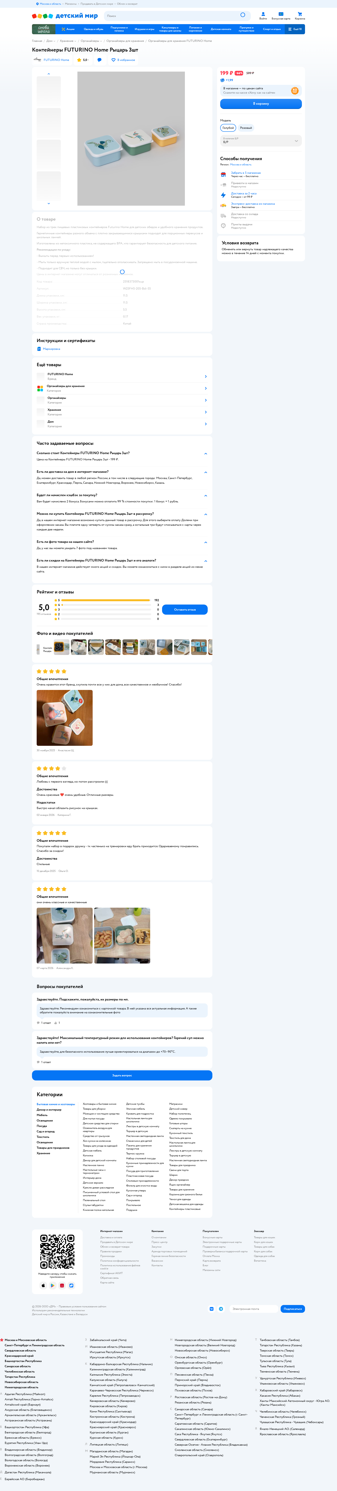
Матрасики (176, 1104)
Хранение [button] (43, 1153)
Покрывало (133, 1200)
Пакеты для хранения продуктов (139, 1147)
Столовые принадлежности (142, 1180)
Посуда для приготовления (142, 1171)
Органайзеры (90, 41)
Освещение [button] (45, 1120)
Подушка (131, 1210)
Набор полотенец (180, 1113)
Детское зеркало (93, 1182)
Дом (49, 41)
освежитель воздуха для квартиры (97, 1130)
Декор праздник (179, 1179)
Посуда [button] (42, 1126)
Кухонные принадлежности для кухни (145, 1165)
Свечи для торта (178, 1170)
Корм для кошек (263, 1242)
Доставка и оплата (111, 1237)
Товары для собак (264, 1246)
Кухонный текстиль (181, 1133)
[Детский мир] (65, 16)
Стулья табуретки (93, 1205)
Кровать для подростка (140, 1113)
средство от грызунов (96, 1136)
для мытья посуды (94, 1118)
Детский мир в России (45, 1314)
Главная (37, 41)
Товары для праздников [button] (53, 1148)
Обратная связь (109, 1278)
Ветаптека (260, 1260)
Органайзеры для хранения (125, 41)
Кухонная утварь (136, 1190)
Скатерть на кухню (180, 1128)
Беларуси (82, 1314)
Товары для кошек (264, 1237)
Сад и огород (134, 1195)
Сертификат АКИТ (111, 1273)
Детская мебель (92, 1150)
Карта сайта (107, 1282)
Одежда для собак (264, 1256)
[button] (295, 29)
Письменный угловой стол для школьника (101, 1194)
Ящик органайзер (179, 1184)
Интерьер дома (92, 1177)
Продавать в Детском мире (116, 1242)
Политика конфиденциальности (119, 1260)
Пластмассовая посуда (139, 1176)
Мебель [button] (42, 1115)
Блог (205, 1265)
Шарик (173, 1175)
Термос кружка (135, 1153)
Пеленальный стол (94, 1200)
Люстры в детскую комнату (142, 1126)
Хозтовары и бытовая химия (99, 1104)
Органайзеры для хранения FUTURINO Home (180, 41)
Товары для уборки (94, 1108)
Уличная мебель (135, 1108)
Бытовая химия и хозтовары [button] (56, 1104)
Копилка (88, 1155)
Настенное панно (93, 1165)
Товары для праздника (182, 1165)
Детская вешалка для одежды (186, 1204)
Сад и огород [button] (46, 1131)
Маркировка (51, 349)
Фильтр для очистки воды (141, 1185)
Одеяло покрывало (180, 1118)
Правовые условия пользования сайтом (82, 1306)
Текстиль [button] (43, 1137)
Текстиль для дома (180, 1138)
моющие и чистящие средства (101, 1113)
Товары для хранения (181, 1189)
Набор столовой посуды (141, 1158)
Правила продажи (111, 1251)
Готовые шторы (178, 1123)
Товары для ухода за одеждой (100, 1145)
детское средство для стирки (100, 1123)
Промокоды (107, 1256)
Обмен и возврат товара (114, 1246)
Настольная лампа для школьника (139, 1120)
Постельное (133, 1205)
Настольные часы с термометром (94, 1171)
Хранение (66, 41)
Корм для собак (263, 1251)
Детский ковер (178, 1108)
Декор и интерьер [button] (49, 1110)
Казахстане (66, 1314)
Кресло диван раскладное (98, 1187)
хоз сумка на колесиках (97, 1141)
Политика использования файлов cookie (120, 1267)
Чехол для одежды (180, 1199)
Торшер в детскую (137, 1131)
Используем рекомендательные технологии (58, 1310)
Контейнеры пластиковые (184, 1209)
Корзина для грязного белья (185, 1194)
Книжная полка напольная (98, 1210)
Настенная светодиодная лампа (145, 1136)
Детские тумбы (135, 1104)
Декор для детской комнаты (99, 1160)
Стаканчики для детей (139, 1141)
